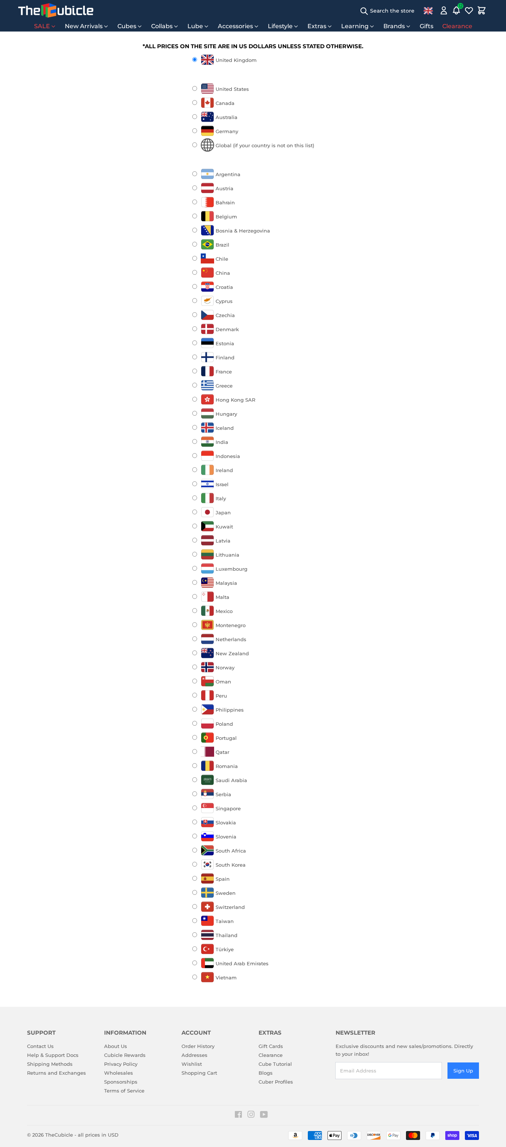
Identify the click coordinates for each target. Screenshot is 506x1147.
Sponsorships (120, 1082)
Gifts (426, 26)
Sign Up (463, 1071)
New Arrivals (84, 26)
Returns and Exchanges (56, 1073)
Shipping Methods (50, 1064)
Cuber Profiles (276, 1082)
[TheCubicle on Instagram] (251, 1115)
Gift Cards (271, 1046)
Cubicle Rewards (125, 1055)
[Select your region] (428, 10)
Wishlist (192, 1064)
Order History (198, 1046)
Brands (394, 26)
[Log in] (443, 10)
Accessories (235, 26)
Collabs (162, 26)
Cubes (126, 26)
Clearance (457, 26)
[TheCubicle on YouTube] (264, 1115)
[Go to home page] (55, 10)
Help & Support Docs (53, 1055)
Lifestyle (280, 26)
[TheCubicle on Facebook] (238, 1115)
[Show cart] (481, 10)
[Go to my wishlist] (469, 10)
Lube (195, 26)
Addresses (194, 1055)
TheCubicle (59, 1135)
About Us (115, 1046)
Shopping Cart (199, 1073)
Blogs (266, 1073)
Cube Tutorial (275, 1064)
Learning (355, 26)
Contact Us (40, 1046)
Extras (316, 26)
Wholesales (118, 1073)
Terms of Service (124, 1091)
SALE (42, 26)
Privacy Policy (120, 1064)
